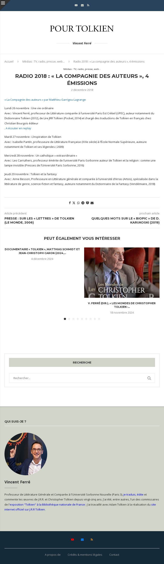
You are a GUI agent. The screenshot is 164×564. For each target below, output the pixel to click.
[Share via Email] (92, 203)
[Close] (5, 5)
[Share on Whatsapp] (78, 203)
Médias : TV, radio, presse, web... (43, 61)
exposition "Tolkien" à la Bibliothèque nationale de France (47, 504)
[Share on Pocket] (87, 203)
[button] (10, 283)
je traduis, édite (133, 494)
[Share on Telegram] (82, 203)
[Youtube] (76, 5)
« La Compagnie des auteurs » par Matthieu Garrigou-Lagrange (45, 100)
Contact (114, 555)
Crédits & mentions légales (85, 555)
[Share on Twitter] (73, 203)
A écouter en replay (18, 128)
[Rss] (88, 5)
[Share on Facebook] (70, 203)
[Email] (82, 5)
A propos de (53, 555)
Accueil (8, 61)
